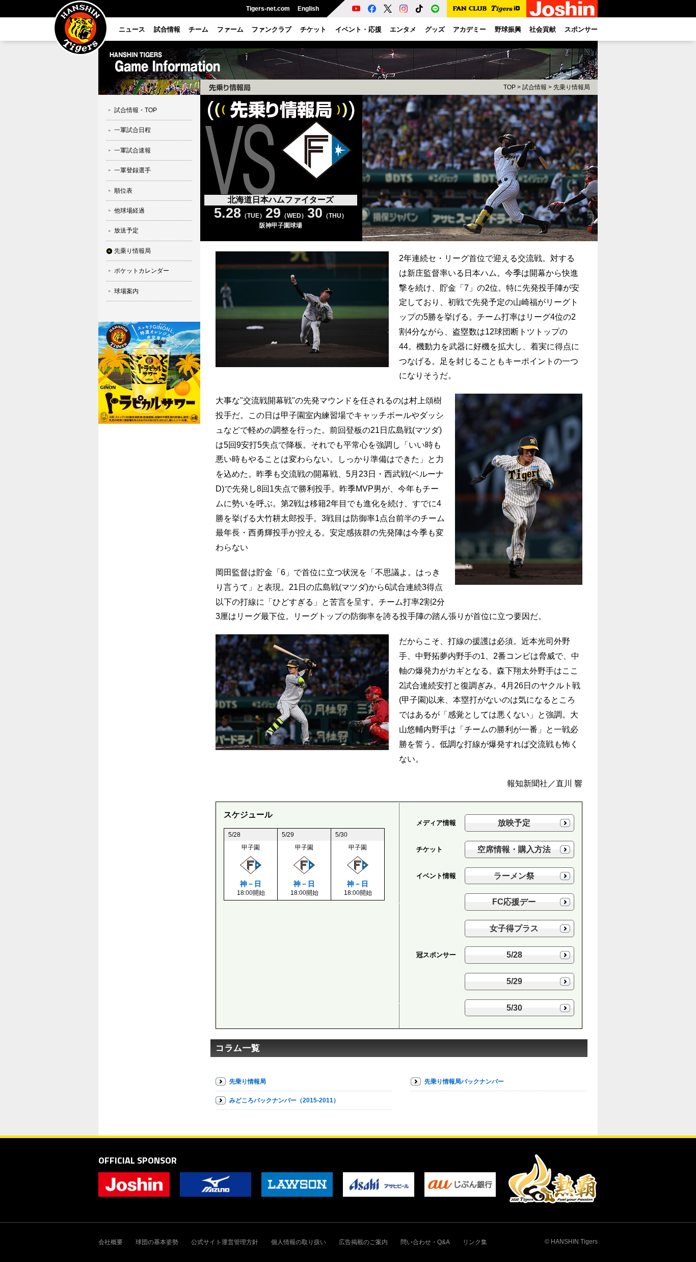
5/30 (514, 1007)
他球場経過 (129, 210)
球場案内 (126, 291)
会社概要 (110, 1242)
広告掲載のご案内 (363, 1242)
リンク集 (475, 1242)
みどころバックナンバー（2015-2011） (284, 1100)
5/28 (514, 954)
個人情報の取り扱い (298, 1242)
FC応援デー (514, 901)
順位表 (123, 190)
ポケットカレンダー (141, 270)
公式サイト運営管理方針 (224, 1242)
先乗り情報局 (132, 250)
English (308, 8)
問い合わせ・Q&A (425, 1242)
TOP (509, 87)
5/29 (514, 981)
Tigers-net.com (268, 8)
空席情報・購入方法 (514, 849)
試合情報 (534, 87)
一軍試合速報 (132, 150)
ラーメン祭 (514, 875)
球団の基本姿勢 (157, 1242)
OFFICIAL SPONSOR (137, 1160)
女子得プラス (514, 928)
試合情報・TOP (135, 110)
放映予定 (514, 822)
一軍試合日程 (132, 130)
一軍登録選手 (132, 170)
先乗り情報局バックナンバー (464, 1081)
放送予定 (126, 230)
